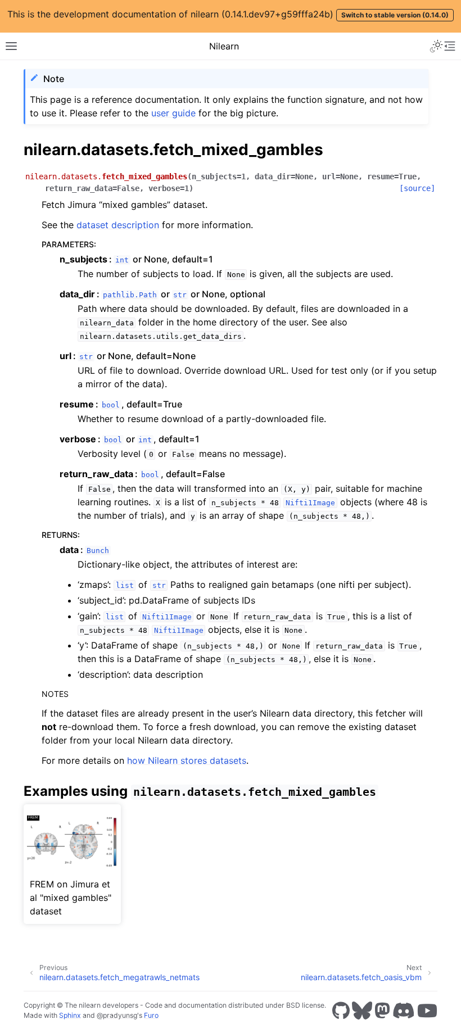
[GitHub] (341, 1011)
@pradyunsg (117, 1015)
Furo (151, 1015)
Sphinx (70, 1015)
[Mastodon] (382, 1011)
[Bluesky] (362, 1011)
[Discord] (403, 1011)
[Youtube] (427, 1011)
